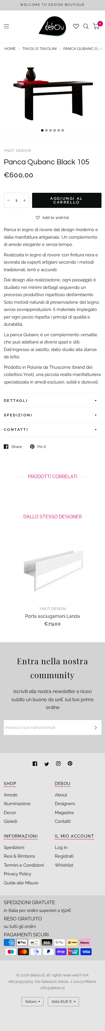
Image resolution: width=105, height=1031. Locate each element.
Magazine (64, 812)
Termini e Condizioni (24, 865)
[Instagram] (59, 764)
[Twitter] (47, 764)
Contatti (63, 821)
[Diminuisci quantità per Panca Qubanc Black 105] (8, 200)
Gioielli (10, 821)
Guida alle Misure (21, 883)
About (61, 795)
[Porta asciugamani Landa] (53, 569)
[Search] (86, 26)
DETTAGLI (16, 400)
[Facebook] (35, 764)
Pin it (41, 447)
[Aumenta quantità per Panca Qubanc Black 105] (24, 200)
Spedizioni (14, 847)
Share (16, 447)
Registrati (64, 856)
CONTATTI (16, 429)
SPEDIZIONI (18, 415)
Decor (10, 812)
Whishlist (64, 865)
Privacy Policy (17, 874)
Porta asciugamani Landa (52, 616)
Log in (61, 847)
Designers (65, 803)
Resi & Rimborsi (19, 856)
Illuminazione (17, 803)
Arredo (11, 795)
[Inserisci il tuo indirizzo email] (96, 727)
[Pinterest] (70, 764)
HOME (10, 48)
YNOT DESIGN (17, 151)
